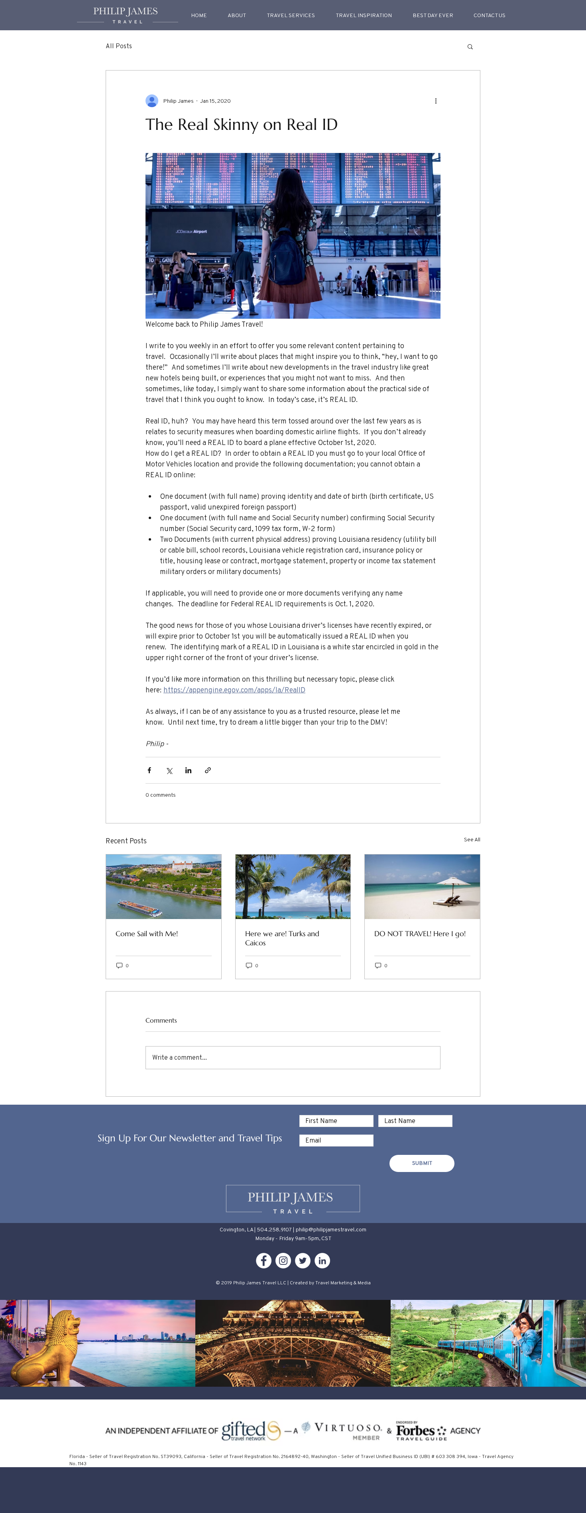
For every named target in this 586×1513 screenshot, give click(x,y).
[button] (363, 15)
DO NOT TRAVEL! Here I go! (420, 933)
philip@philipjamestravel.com (331, 1229)
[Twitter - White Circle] (303, 1260)
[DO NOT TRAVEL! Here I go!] (422, 886)
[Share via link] (208, 770)
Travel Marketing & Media (343, 1283)
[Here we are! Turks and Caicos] (293, 886)
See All (472, 839)
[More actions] (435, 101)
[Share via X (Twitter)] (169, 770)
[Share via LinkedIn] (188, 770)
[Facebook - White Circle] (263, 1260)
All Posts (119, 46)
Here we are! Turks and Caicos (282, 938)
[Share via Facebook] (149, 770)
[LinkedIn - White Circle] (322, 1260)
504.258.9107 (274, 1229)
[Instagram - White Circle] (283, 1260)
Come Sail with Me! (147, 933)
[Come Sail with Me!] (163, 886)
